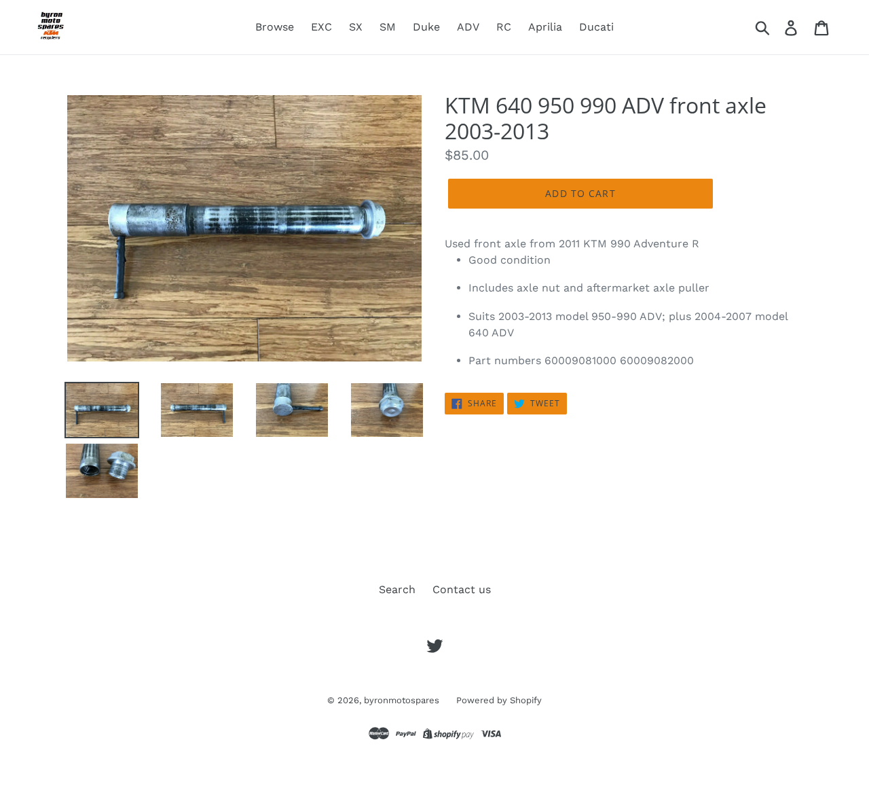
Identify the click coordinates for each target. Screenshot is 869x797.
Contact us (461, 589)
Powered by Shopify (499, 700)
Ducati (596, 26)
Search (397, 589)
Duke (426, 26)
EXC (321, 26)
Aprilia (545, 26)
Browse (274, 26)
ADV (468, 26)
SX (356, 26)
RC (503, 26)
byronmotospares (401, 700)
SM (388, 26)
